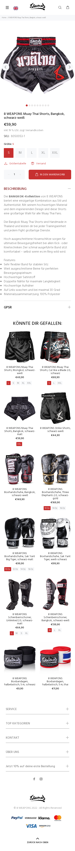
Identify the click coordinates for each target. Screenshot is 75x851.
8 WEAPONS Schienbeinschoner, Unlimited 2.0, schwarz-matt (19, 619)
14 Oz (54, 508)
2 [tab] (29, 105)
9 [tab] (48, 105)
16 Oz (62, 508)
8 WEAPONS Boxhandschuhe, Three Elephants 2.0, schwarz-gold (55, 494)
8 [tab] (46, 105)
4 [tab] (35, 105)
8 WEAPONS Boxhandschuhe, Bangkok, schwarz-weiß (19, 492)
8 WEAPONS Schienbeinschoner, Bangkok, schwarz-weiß (55, 617)
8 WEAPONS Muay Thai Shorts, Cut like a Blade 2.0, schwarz (55, 370)
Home (4, 17)
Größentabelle (17, 163)
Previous (5, 67)
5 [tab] (37, 105)
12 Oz (15, 569)
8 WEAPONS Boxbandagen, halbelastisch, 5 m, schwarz (19, 681)
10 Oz (47, 508)
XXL (55, 153)
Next (69, 67)
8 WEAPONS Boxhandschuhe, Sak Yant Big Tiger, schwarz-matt (19, 556)
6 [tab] (40, 105)
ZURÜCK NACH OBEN (37, 842)
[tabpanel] (37, 64)
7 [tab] (43, 105)
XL (43, 153)
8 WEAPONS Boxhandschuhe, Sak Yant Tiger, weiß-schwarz (55, 556)
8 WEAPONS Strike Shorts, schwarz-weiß (55, 430)
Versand (41, 163)
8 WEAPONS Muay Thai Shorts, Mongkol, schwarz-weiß (19, 370)
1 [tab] (27, 105)
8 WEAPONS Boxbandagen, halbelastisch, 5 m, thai (55, 681)
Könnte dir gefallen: (37, 324)
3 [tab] (32, 105)
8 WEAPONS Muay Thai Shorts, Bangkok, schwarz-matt (19, 431)
